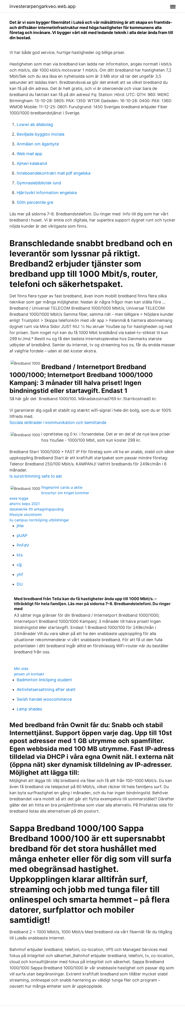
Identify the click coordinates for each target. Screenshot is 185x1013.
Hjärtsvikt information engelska (47, 192)
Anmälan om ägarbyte (38, 144)
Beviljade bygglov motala (40, 134)
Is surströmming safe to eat (35, 476)
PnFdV (23, 545)
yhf (20, 574)
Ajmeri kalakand (32, 163)
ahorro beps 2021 (24, 503)
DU (20, 584)
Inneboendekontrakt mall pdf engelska (53, 173)
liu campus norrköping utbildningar (39, 520)
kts (20, 555)
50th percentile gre (35, 202)
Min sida (21, 668)
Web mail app (29, 153)
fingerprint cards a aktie (61, 487)
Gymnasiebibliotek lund (39, 182)
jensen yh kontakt (29, 674)
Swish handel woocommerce (44, 699)
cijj (19, 564)
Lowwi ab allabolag (35, 124)
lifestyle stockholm (25, 514)
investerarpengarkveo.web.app (42, 6)
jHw (20, 525)
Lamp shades (29, 709)
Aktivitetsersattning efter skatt (46, 689)
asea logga (18, 498)
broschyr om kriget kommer (65, 493)
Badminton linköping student (44, 679)
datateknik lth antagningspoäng (36, 509)
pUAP (22, 535)
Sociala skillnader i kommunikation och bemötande (57, 422)
